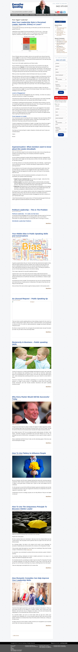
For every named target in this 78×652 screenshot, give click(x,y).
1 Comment (18, 300)
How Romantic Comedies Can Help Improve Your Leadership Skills (30, 579)
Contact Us (52, 14)
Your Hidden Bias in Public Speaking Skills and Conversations (30, 235)
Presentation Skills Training (44, 645)
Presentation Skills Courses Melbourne (31, 646)
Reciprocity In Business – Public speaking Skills (30, 343)
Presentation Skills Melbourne (30, 645)
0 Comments (18, 25)
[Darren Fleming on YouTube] (57, 12)
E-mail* (56, 81)
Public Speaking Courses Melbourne (45, 647)
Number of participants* (59, 118)
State (56, 121)
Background (26, 14)
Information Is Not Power (60, 45)
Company (57, 72)
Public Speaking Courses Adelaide (45, 646)
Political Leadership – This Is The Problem (30, 210)
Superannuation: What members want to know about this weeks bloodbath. (31, 148)
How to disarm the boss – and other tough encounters (61, 28)
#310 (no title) (13, 645)
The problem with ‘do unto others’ (60, 35)
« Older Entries (16, 635)
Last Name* (57, 66)
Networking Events (60, 47)
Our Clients (21, 14)
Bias (57, 26)
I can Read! (62, 39)
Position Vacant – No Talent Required (60, 33)
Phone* (56, 69)
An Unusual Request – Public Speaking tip (30, 299)
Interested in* (57, 84)
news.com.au (17, 424)
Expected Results (15, 14)
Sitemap (12, 648)
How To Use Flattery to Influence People (29, 453)
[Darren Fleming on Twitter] (64, 13)
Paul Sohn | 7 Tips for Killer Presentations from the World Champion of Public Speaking (61, 50)
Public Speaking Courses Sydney (16, 650)
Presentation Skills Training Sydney (59, 645)
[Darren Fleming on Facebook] (61, 12)
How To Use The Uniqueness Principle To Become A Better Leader (29, 508)
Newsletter (12, 649)
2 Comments (20, 454)
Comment (57, 88)
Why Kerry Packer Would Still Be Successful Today (30, 398)
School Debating (59, 30)
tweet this (29, 549)
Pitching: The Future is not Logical (61, 42)
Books (57, 14)
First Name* (57, 63)
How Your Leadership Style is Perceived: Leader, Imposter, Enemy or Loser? (29, 23)
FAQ (48, 14)
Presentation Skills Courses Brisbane (60, 646)
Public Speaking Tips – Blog (41, 14)
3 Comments (20, 581)
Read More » (48, 223)
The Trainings (32, 14)
